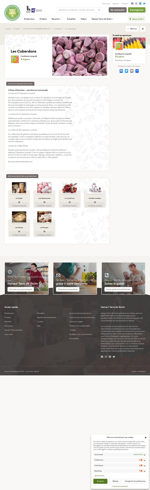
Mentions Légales (76, 321)
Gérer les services (99, 475)
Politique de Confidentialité (120, 486)
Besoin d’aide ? (138, 19)
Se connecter (118, 10)
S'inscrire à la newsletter (68, 289)
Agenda (115, 4)
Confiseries (58, 29)
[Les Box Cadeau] (95, 187)
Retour (133, 28)
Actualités (71, 19)
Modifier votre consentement (80, 334)
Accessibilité (74, 338)
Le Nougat (44, 227)
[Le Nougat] (44, 217)
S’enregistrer (137, 10)
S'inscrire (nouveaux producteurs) (82, 317)
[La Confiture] (69, 187)
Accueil (8, 29)
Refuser (115, 481)
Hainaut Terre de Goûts (102, 19)
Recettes (56, 19)
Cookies (72, 330)
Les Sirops (19, 227)
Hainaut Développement (12, 371)
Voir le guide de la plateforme (118, 289)
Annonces (106, 4)
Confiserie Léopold (29, 56)
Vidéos (84, 19)
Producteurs (29, 19)
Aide (38, 326)
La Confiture (69, 198)
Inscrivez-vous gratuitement (20, 289)
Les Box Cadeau (95, 198)
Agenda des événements (46, 317)
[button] (146, 437)
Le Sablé (19, 198)
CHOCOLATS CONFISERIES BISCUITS (37, 29)
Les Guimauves (44, 198)
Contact (125, 4)
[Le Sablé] (19, 187)
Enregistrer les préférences (135, 481)
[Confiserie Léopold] (129, 42)
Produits (43, 19)
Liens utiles (9, 334)
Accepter (100, 481)
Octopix (133, 371)
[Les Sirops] (19, 217)
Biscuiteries (119, 60)
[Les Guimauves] (44, 187)
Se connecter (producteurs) (80, 313)
